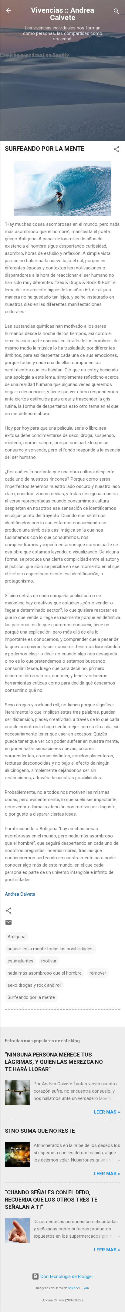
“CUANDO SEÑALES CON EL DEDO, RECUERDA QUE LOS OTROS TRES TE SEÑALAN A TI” (51, 1199)
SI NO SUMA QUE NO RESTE (40, 1131)
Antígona (16, 936)
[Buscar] (116, 12)
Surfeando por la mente (31, 997)
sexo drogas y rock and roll (35, 985)
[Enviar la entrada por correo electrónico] (8, 924)
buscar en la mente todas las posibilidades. (50, 949)
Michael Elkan (78, 1288)
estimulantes (20, 961)
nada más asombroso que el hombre (45, 973)
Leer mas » (107, 1112)
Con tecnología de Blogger (66, 1276)
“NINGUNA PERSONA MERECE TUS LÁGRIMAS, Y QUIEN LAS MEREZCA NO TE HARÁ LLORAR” (54, 1061)
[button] (116, 150)
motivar (48, 961)
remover (98, 973)
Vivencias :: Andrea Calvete (62, 14)
